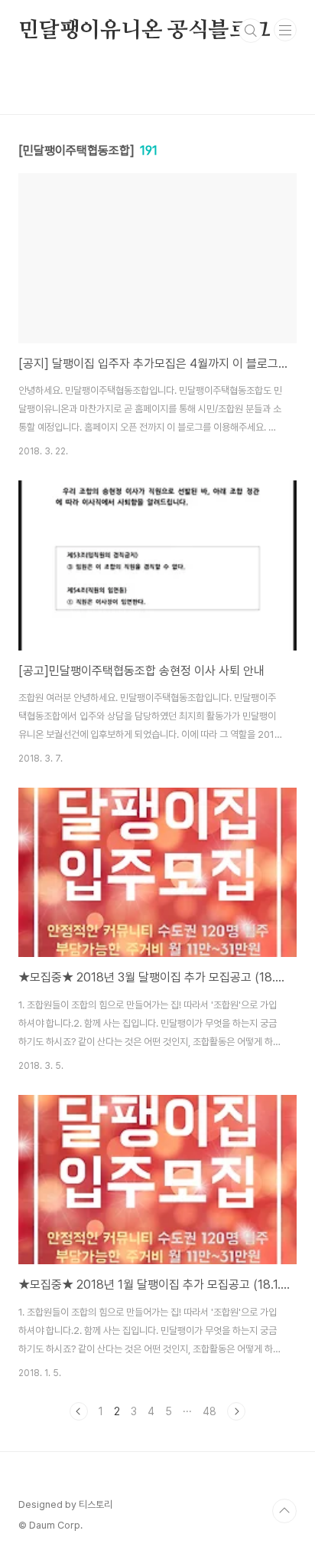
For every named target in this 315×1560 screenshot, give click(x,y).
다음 (236, 1411)
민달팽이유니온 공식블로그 (144, 30)
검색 (250, 30)
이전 (79, 1411)
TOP (284, 1511)
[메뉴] (285, 29)
